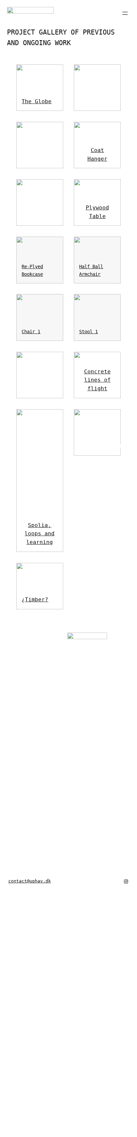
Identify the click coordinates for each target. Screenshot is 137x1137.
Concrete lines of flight (97, 380)
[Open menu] (125, 13)
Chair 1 (31, 331)
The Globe (37, 101)
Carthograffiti (102, 446)
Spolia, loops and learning (40, 533)
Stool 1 (88, 331)
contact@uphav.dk (29, 880)
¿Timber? (35, 599)
